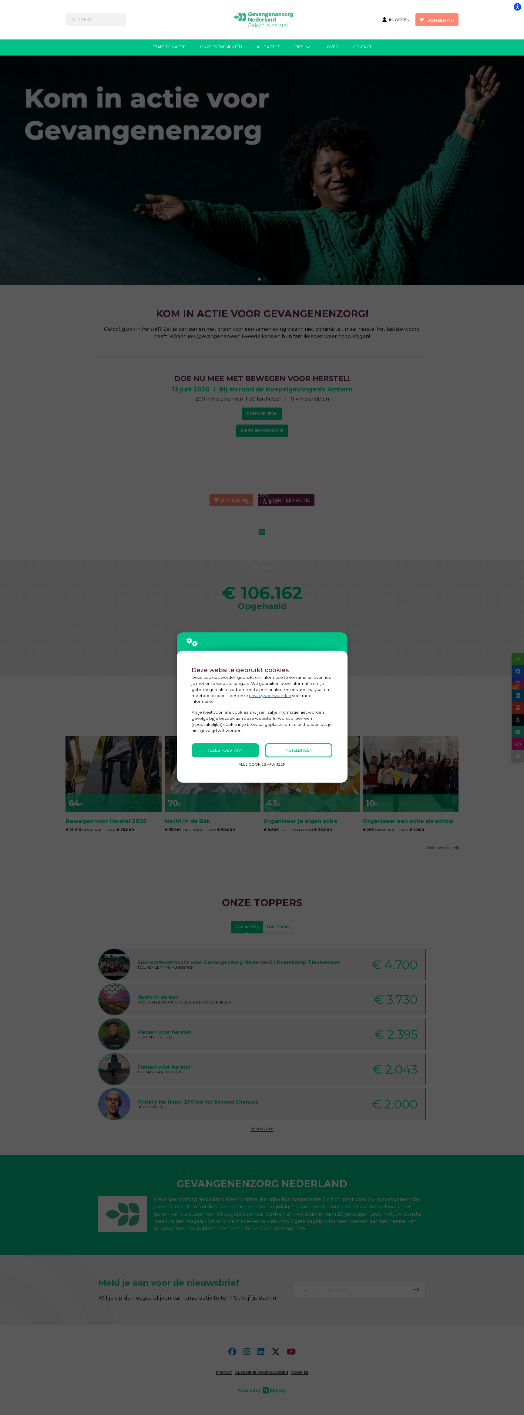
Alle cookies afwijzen (262, 764)
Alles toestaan (225, 750)
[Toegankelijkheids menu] (517, 6)
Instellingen (299, 750)
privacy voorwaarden (270, 695)
